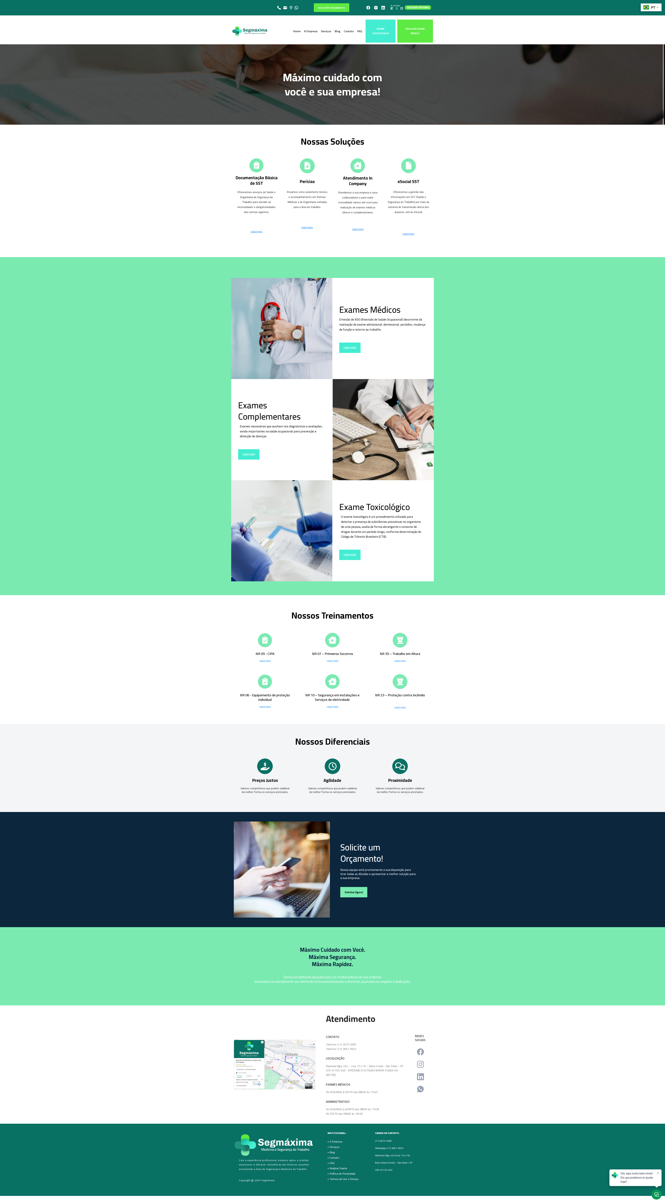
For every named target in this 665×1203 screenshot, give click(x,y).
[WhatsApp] (420, 1089)
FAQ (359, 31)
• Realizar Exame (337, 1168)
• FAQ (330, 1163)
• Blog (331, 1152)
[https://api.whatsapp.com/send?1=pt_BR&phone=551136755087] (296, 8)
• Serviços (333, 1146)
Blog (337, 31)
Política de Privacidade (343, 1173)
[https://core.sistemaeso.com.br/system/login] (410, 7)
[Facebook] (420, 1052)
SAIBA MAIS (265, 661)
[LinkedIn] (420, 1077)
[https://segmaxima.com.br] (250, 31)
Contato (349, 31)
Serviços (326, 31)
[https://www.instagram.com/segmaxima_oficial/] (375, 8)
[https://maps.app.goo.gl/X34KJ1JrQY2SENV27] (291, 8)
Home (297, 31)
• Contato (333, 1157)
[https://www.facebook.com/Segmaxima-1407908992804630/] (368, 8)
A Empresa (310, 31)
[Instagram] (420, 1064)
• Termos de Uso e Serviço (343, 1179)
